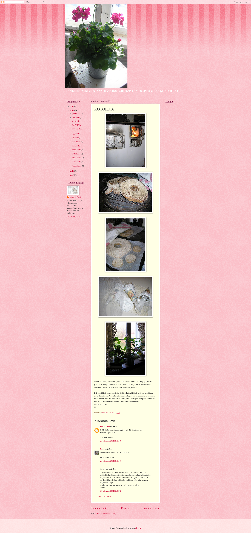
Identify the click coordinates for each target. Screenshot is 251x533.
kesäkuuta (76, 146)
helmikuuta (76, 161)
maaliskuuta (77, 157)
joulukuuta (76, 113)
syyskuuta (76, 133)
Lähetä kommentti (104, 496)
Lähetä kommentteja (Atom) (105, 513)
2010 (72, 171)
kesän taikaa (105, 426)
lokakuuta (76, 117)
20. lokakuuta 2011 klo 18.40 (110, 441)
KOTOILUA (76, 125)
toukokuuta (76, 149)
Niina (102, 449)
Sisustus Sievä (75, 197)
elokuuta (75, 137)
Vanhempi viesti (152, 508)
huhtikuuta (76, 153)
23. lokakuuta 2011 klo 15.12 (110, 491)
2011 (72, 110)
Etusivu (125, 508)
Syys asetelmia (77, 128)
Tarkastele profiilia (74, 216)
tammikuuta (77, 166)
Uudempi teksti (99, 508)
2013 (72, 106)
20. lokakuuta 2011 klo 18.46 (110, 461)
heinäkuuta (76, 141)
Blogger (138, 528)
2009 (72, 175)
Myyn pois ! (76, 121)
